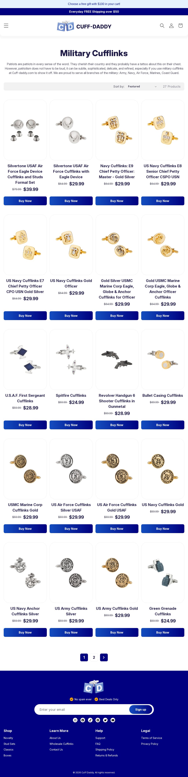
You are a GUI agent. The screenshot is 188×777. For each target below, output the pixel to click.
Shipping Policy (104, 749)
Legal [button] (145, 731)
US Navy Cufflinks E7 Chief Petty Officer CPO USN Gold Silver (25, 286)
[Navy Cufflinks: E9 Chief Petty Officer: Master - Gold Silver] (117, 130)
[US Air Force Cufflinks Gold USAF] (117, 469)
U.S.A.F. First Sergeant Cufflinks (25, 398)
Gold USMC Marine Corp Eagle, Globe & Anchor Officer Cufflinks (163, 288)
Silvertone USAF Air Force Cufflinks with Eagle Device (71, 171)
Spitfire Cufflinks (71, 395)
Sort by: (118, 86)
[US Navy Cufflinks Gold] (162, 469)
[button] (6, 25)
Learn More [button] (59, 731)
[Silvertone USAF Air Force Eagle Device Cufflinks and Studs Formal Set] (25, 130)
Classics (8, 749)
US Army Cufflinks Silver (71, 611)
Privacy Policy (149, 743)
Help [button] (99, 731)
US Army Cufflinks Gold (117, 608)
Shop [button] (8, 731)
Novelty (8, 738)
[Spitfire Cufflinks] (71, 359)
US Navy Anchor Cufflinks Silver (25, 611)
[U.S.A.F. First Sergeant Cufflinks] (25, 359)
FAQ (97, 743)
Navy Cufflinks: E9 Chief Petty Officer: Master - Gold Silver (117, 171)
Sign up (140, 709)
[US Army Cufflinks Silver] (71, 572)
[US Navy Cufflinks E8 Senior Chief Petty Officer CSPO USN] (162, 130)
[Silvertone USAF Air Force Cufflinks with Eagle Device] (71, 130)
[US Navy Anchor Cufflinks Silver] (25, 572)
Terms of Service (151, 738)
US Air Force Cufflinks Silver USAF (71, 507)
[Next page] (104, 657)
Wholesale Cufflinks (61, 743)
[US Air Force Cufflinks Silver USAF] (71, 469)
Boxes (7, 755)
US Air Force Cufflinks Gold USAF (117, 507)
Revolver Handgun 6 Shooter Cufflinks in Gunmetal (117, 401)
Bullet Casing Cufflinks (162, 395)
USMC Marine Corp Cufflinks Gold (25, 507)
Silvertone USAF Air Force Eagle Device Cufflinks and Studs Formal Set (25, 174)
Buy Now (25, 201)
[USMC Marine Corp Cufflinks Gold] (25, 468)
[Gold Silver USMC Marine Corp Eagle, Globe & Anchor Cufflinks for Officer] (117, 245)
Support (100, 738)
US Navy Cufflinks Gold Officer (71, 283)
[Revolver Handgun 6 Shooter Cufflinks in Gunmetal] (117, 359)
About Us (55, 738)
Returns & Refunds (106, 755)
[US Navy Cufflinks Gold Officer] (71, 245)
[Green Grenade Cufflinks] (162, 573)
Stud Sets (9, 743)
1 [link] (84, 657)
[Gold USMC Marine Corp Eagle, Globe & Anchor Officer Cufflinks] (162, 245)
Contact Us (56, 749)
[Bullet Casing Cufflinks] (162, 359)
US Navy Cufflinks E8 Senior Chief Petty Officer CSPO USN (163, 171)
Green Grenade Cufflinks (162, 611)
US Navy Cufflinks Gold (163, 505)
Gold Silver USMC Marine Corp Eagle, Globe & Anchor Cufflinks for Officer (117, 288)
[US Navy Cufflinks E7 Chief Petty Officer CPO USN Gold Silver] (25, 245)
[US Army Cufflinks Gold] (117, 572)
